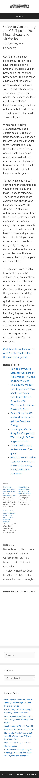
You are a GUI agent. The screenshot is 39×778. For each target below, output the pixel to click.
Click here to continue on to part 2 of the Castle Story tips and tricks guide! (18, 353)
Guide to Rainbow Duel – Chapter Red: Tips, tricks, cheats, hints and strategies (18, 575)
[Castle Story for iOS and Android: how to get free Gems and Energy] (26, 495)
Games (10, 545)
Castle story (13, 549)
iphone (31, 549)
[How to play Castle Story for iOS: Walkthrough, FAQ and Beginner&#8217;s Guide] (10, 496)
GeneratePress (31, 774)
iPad (23, 549)
